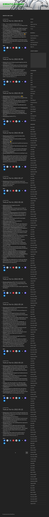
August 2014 (33, 358)
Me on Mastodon (34, 44)
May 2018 (32, 260)
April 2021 (32, 182)
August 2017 (33, 280)
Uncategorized (33, 115)
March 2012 (33, 409)
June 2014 (33, 363)
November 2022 (34, 140)
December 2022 (34, 138)
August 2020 (33, 200)
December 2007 (34, 496)
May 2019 (32, 234)
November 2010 (34, 438)
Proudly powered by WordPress (9, 514)
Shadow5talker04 (8, 235)
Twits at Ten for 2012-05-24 (13, 304)
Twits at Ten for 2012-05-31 (13, 21)
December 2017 (34, 271)
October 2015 (33, 327)
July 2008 (32, 485)
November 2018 (34, 247)
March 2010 (33, 447)
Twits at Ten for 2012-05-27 (13, 178)
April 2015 (32, 340)
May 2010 (32, 443)
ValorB (5, 39)
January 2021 (33, 189)
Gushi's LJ (32, 40)
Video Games (33, 120)
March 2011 (33, 430)
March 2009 (33, 472)
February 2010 (33, 450)
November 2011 (34, 418)
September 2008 (34, 481)
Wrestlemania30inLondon (17, 226)
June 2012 (32, 403)
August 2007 (33, 503)
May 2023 (32, 127)
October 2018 (33, 249)
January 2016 (33, 320)
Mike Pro (32, 46)
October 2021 (33, 169)
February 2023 (33, 133)
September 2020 (34, 198)
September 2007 (34, 501)
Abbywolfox (6, 138)
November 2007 (34, 498)
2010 (32, 75)
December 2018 (34, 245)
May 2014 (32, 365)
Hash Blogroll (33, 100)
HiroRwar (6, 25)
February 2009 (33, 474)
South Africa (33, 106)
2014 (32, 82)
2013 (32, 80)
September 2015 (34, 329)
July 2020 (32, 202)
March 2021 (33, 185)
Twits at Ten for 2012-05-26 (13, 202)
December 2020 (34, 191)
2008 (32, 73)
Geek (32, 98)
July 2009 (32, 463)
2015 (32, 84)
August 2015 (33, 332)
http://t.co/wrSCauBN (21, 384)
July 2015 (32, 334)
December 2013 (34, 376)
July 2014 (32, 361)
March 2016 (33, 316)
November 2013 (34, 378)
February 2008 (33, 494)
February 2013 (33, 392)
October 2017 (33, 276)
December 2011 (34, 416)
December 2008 (34, 478)
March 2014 (33, 369)
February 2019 (33, 240)
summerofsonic (7, 208)
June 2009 (33, 465)
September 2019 (34, 225)
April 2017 (32, 287)
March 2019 (33, 238)
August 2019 (33, 227)
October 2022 (33, 142)
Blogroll (32, 89)
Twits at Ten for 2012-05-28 (13, 133)
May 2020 (33, 207)
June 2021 (32, 178)
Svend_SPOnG (7, 32)
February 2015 (33, 345)
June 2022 (33, 151)
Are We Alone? (33, 86)
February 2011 (33, 432)
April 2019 (32, 236)
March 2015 (33, 343)
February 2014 (33, 372)
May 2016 (32, 312)
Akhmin (5, 62)
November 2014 (34, 352)
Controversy (33, 91)
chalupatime (8, 29)
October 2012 (33, 394)
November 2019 (34, 220)
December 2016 (34, 296)
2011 (31, 77)
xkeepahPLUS (7, 323)
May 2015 (32, 338)
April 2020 (33, 209)
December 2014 (34, 349)
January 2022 (33, 162)
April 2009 (33, 470)
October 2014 (33, 354)
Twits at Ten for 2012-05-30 (13, 59)
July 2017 (32, 283)
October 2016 (33, 300)
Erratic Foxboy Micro (34, 35)
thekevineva (6, 412)
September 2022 (34, 145)
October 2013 (33, 381)
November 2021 (34, 167)
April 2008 (33, 490)
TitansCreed (6, 104)
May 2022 (32, 153)
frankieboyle (6, 307)
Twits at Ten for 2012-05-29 (13, 93)
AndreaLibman (15, 29)
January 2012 (33, 414)
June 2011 (32, 423)
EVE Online (33, 93)
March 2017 (33, 289)
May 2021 (32, 180)
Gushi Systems (33, 38)
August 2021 (33, 174)
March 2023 (33, 131)
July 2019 (32, 229)
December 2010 (34, 436)
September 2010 (34, 441)
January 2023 (33, 136)
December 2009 (34, 454)
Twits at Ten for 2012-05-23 (13, 363)
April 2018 (32, 263)
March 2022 (33, 158)
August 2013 (33, 385)
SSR (31, 113)
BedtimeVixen (7, 96)
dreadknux (14, 209)
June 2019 (33, 231)
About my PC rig (34, 24)
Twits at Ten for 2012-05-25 (13, 279)
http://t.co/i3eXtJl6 (9, 151)
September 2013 (34, 383)
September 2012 (34, 396)
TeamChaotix (7, 286)
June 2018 (33, 258)
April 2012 (32, 407)
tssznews (6, 213)
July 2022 (32, 149)
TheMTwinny (6, 218)
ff (21, 241)
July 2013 (32, 387)
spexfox (5, 97)
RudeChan (10, 253)
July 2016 (32, 307)
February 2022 (33, 160)
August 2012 (33, 398)
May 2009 (33, 467)
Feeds (32, 95)
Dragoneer (6, 422)
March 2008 (33, 492)
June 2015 (33, 336)
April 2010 (33, 445)
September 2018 (34, 251)
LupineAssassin (7, 388)
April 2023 (33, 129)
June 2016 (33, 309)
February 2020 (33, 214)
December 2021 (34, 165)
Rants (32, 104)
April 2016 (32, 314)
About (32, 22)
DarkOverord (7, 181)
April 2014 (32, 367)
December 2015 (34, 323)
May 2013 (32, 389)
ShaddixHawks (7, 223)
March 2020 (33, 211)
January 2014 (33, 374)
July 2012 (32, 401)
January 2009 (33, 476)
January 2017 (33, 294)
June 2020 (33, 205)
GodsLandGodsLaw (8, 231)
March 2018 (33, 265)
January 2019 (33, 243)
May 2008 (33, 487)
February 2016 (33, 318)
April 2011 (32, 427)
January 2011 (33, 434)
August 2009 (33, 461)
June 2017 (32, 285)
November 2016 (34, 298)
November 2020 (34, 194)
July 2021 (32, 176)
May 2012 (32, 405)
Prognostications (34, 102)
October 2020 (33, 196)
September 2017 (34, 278)
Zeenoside (6, 259)
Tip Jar (32, 28)
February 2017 (33, 291)
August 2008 (33, 483)
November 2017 (34, 274)
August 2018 (33, 254)
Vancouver (33, 118)
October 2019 (33, 222)
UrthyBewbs (22, 252)
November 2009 (34, 456)
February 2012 (33, 412)
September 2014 (34, 356)
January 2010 (33, 452)
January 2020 (33, 216)
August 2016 (33, 305)
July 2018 (32, 256)
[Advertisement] (38, 60)
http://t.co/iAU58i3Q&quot (14, 31)
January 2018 (33, 269)
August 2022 (33, 147)
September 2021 (34, 171)
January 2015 (33, 347)
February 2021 (33, 187)
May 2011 (32, 425)
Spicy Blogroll (33, 109)
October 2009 (33, 458)
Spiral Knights (33, 111)
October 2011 (33, 421)
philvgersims (6, 65)
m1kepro (11, 252)
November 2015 (34, 325)
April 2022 (32, 156)
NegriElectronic (7, 385)
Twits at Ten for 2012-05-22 (13, 409)
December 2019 (34, 218)
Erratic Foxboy (13, 4)
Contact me (33, 26)
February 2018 (33, 267)
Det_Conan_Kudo (7, 221)
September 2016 (34, 303)
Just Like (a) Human (34, 42)
